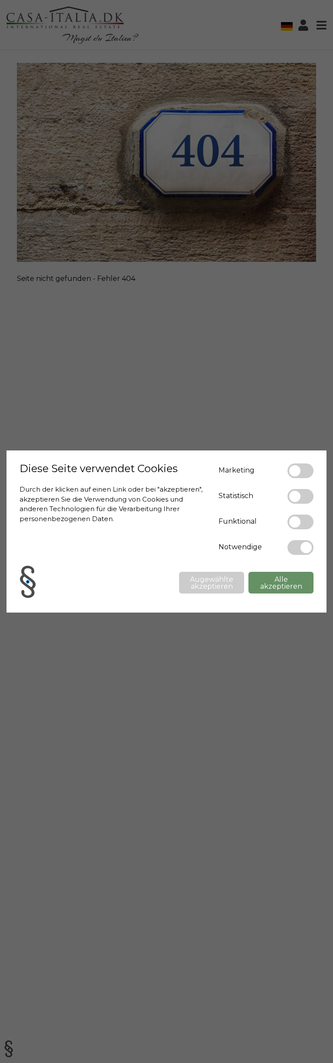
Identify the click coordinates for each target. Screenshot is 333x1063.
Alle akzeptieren (281, 582)
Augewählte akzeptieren (211, 582)
